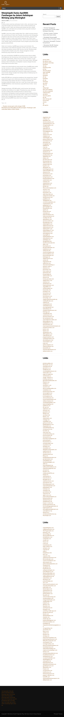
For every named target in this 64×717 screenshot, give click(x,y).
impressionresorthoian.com (49, 637)
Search (44, 14)
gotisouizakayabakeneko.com (50, 563)
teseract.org (46, 277)
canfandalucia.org (47, 305)
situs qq (45, 84)
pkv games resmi (47, 61)
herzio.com (45, 541)
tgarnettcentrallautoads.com (50, 380)
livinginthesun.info (47, 552)
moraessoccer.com (47, 429)
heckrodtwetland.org (48, 465)
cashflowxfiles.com (47, 601)
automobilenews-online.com (50, 319)
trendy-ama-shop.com (48, 279)
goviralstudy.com (47, 492)
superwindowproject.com (49, 485)
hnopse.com (46, 669)
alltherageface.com (47, 333)
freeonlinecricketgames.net (49, 438)
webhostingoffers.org (48, 170)
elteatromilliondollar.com (49, 573)
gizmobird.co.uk (47, 368)
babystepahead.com (48, 662)
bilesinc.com (46, 416)
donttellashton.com (47, 537)
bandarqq (45, 64)
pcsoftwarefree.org (47, 155)
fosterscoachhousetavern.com (50, 584)
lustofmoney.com (47, 672)
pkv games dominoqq (48, 62)
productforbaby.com (48, 581)
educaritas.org (46, 142)
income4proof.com (47, 140)
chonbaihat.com (47, 448)
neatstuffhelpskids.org (48, 427)
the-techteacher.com (48, 318)
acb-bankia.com (47, 629)
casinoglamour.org (47, 510)
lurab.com (45, 343)
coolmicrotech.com (47, 315)
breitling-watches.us (48, 379)
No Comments (13, 20)
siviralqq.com (46, 636)
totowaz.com (46, 651)
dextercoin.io (46, 512)
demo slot (45, 73)
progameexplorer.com (48, 337)
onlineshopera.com (47, 150)
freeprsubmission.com (48, 285)
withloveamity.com (47, 162)
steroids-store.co (47, 452)
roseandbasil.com (47, 460)
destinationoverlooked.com (49, 664)
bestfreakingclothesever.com (50, 639)
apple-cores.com (47, 495)
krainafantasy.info (47, 545)
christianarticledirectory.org (49, 514)
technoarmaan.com (47, 324)
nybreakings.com (47, 308)
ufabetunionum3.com (48, 225)
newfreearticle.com (47, 590)
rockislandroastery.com (48, 338)
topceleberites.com (47, 222)
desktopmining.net (47, 499)
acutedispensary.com (48, 647)
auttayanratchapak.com (48, 570)
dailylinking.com (47, 156)
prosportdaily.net (47, 274)
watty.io (45, 551)
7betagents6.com (47, 200)
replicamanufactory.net (48, 216)
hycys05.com (46, 595)
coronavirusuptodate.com (49, 202)
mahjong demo (46, 92)
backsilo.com (46, 634)
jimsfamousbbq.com (48, 363)
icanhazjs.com (46, 488)
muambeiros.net (47, 444)
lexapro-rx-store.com (48, 503)
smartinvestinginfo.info (48, 252)
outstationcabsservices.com (50, 310)
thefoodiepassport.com (48, 484)
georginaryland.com (48, 459)
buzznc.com (46, 329)
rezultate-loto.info (47, 217)
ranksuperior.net (47, 661)
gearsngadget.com (47, 206)
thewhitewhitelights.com (49, 462)
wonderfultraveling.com (48, 434)
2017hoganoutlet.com (48, 530)
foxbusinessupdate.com (49, 621)
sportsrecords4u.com (48, 220)
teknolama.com (46, 579)
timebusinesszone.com (48, 673)
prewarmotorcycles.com (49, 391)
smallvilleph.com (47, 421)
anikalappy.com (46, 239)
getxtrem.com (46, 604)
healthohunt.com (47, 249)
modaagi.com (46, 419)
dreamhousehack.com (48, 316)
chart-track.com (47, 432)
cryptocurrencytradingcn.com (50, 650)
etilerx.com (45, 244)
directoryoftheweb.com (48, 535)
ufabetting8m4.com (47, 224)
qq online (45, 83)
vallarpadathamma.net (48, 576)
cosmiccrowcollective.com (49, 560)
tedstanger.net (46, 257)
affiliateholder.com (47, 680)
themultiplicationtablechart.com (50, 509)
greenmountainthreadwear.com (50, 645)
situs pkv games (47, 70)
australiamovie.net (47, 366)
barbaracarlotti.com (47, 498)
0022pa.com (46, 413)
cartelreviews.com (47, 180)
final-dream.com (47, 269)
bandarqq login (9, 692)
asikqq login (46, 88)
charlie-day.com (47, 618)
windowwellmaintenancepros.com (51, 678)
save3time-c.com (47, 385)
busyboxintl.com (47, 568)
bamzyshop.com (47, 293)
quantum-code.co (47, 266)
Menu (3, 8)
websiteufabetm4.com (48, 236)
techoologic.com (47, 297)
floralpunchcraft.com (48, 612)
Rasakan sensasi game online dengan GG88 (13, 106)
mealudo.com (46, 617)
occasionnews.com (47, 670)
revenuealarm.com (47, 341)
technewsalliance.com (48, 253)
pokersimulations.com (48, 214)
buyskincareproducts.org (49, 504)
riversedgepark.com (48, 131)
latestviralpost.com (47, 588)
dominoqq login (8, 695)
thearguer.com (46, 609)
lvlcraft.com (45, 186)
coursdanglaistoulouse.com (49, 371)
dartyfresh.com (46, 151)
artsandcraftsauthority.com (49, 349)
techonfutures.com (47, 296)
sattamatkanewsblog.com (49, 648)
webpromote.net (47, 451)
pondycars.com (46, 294)
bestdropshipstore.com (48, 178)
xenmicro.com (46, 148)
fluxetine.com (46, 471)
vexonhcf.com (46, 386)
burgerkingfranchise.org (49, 574)
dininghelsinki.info (47, 241)
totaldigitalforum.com (48, 322)
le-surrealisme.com (47, 396)
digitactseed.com (47, 184)
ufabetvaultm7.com (47, 228)
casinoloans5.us (47, 476)
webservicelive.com (47, 351)
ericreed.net (46, 470)
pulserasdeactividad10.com (49, 496)
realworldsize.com (47, 577)
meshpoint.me (46, 565)
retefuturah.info (46, 250)
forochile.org (46, 430)
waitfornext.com (47, 263)
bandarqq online (47, 67)
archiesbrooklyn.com (48, 443)
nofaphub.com (46, 136)
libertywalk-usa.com (48, 364)
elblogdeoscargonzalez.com (50, 449)
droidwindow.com (47, 283)
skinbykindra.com (47, 332)
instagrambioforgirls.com (49, 599)
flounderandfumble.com (49, 247)
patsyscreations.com (48, 139)
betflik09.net (46, 145)
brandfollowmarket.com (48, 654)
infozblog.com (46, 446)
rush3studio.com (47, 538)
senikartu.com (46, 548)
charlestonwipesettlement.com (50, 653)
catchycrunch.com (47, 134)
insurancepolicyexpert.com (49, 399)
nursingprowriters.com (48, 643)
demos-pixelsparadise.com (49, 388)
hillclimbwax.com (47, 667)
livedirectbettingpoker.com (49, 620)
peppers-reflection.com (48, 675)
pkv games (45, 105)
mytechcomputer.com (48, 346)
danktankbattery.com (48, 615)
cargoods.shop (46, 556)
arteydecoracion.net (48, 454)
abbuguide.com (46, 167)
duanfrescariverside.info (49, 242)
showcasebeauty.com (48, 397)
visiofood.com (46, 282)
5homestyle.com (47, 515)
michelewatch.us (47, 375)
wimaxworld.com (47, 437)
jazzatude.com (46, 412)
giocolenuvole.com (47, 159)
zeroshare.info (46, 415)
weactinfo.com (46, 606)
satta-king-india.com (48, 194)
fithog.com (45, 455)
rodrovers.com (46, 191)
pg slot (15, 699)
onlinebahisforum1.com (48, 123)
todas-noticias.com (47, 546)
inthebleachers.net (47, 501)
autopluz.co (46, 383)
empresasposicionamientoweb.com (51, 326)
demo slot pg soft (47, 99)
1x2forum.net (46, 118)
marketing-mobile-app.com (49, 610)
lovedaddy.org (46, 623)
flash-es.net (46, 631)
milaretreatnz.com (47, 418)
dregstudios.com (47, 426)
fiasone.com (46, 614)
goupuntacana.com (47, 129)
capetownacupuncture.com (49, 557)
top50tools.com (46, 405)
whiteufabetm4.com (48, 238)
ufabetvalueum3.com (48, 227)
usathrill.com (46, 302)
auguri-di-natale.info (48, 374)
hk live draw (46, 100)
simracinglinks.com (47, 393)
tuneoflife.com (46, 676)
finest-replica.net (47, 271)
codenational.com (47, 335)
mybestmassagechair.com (49, 468)
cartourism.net (46, 493)
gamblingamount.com (48, 665)
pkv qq (44, 77)
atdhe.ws (45, 463)
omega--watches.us (48, 377)
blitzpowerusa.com (47, 592)
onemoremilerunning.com (49, 596)
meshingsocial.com (47, 607)
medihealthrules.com (48, 300)
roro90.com (46, 540)
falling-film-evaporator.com (49, 640)
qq (43, 86)
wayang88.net (46, 235)
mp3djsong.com (47, 369)
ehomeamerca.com (47, 173)
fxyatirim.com (46, 166)
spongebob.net (46, 567)
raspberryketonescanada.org (50, 299)
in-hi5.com (45, 543)
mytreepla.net (46, 213)
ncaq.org (45, 147)
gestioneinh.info (47, 272)
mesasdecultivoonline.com (49, 585)
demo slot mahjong (47, 89)
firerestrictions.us (47, 441)
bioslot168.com (46, 348)
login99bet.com (46, 120)
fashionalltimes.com (48, 321)
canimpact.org (46, 490)
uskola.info (45, 260)
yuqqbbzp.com (46, 198)
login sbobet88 (46, 72)
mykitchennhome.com (48, 481)
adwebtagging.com (47, 659)
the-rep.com (46, 407)
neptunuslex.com (47, 372)
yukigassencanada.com (48, 195)
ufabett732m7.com (47, 280)
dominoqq (45, 81)
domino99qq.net (47, 534)
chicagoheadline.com (48, 125)
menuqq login (5, 691)
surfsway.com (46, 181)
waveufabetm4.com (48, 233)
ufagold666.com (47, 286)
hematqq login (8, 702)
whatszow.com (46, 172)
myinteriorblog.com (47, 288)
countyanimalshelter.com (49, 658)
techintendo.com (47, 175)
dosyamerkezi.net (47, 394)
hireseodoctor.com (47, 208)
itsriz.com (45, 554)
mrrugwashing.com (47, 628)
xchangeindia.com (47, 313)
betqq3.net (45, 474)
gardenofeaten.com (48, 593)
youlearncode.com (47, 164)
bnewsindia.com (47, 290)
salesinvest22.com (47, 275)
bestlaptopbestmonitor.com (49, 457)
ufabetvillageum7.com (48, 230)
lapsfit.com (45, 209)
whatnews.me (46, 268)
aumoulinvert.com (47, 482)
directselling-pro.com (48, 340)
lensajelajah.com (47, 144)
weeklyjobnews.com (48, 656)
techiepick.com (46, 291)
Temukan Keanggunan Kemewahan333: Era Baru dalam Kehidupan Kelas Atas (51, 29)
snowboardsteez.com (48, 598)
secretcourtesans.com (48, 122)
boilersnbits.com (47, 587)
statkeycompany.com (48, 401)
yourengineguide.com (48, 307)
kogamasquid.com (47, 507)
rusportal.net (46, 549)
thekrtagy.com (46, 311)
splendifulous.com (47, 219)
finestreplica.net (47, 246)
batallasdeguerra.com (48, 424)
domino (45, 102)
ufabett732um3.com (48, 258)
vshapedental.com (47, 304)
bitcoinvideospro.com (48, 559)
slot (5, 103)
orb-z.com (45, 582)
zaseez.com (46, 133)
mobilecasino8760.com (48, 473)
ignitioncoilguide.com (48, 344)
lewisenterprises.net (48, 153)
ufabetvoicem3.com (48, 231)
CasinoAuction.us (47, 477)
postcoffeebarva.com (48, 571)
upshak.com (46, 632)
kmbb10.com (46, 603)
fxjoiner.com (46, 330)
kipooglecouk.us (47, 479)
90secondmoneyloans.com (49, 187)
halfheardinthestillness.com (49, 466)
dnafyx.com (46, 158)
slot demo (45, 94)
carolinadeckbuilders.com (49, 402)
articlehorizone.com (48, 197)
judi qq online (46, 59)
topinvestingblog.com (48, 404)
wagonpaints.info (47, 261)
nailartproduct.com (47, 183)
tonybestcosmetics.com (48, 327)
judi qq (44, 69)
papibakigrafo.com (47, 487)
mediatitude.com (47, 390)
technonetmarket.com (48, 255)
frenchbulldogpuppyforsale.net (50, 506)
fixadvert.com (46, 382)
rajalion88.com (46, 128)
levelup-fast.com (47, 211)
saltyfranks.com (47, 408)
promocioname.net (47, 435)
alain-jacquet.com (47, 562)
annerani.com (46, 410)
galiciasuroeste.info (47, 423)
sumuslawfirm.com (47, 642)
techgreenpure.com (48, 177)
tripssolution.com (47, 192)
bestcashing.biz (46, 440)
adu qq (44, 66)
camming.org (46, 126)
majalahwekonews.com (48, 529)
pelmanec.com (46, 532)
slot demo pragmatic (48, 91)
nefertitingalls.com (47, 137)
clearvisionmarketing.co (48, 264)
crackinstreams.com (48, 203)
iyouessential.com (47, 161)
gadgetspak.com (47, 205)
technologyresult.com (48, 169)
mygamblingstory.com (48, 527)
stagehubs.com (46, 117)
